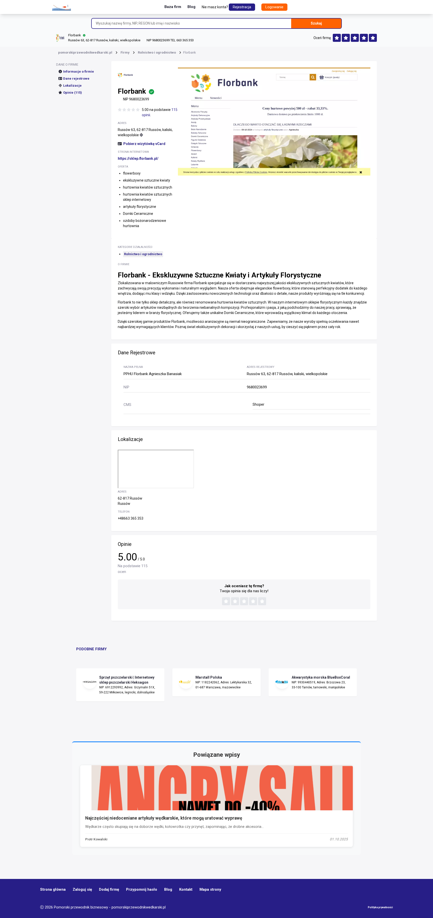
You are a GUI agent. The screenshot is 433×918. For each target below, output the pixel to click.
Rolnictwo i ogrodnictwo (143, 254)
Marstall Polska (208, 677)
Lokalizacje (72, 85)
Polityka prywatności (380, 907)
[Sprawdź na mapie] (141, 135)
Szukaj (316, 23)
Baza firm (172, 7)
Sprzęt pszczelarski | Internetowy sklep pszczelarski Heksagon (126, 679)
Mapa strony (210, 889)
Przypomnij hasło (141, 889)
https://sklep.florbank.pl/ (138, 159)
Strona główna (53, 889)
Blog (191, 7)
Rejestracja (242, 7)
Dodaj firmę (109, 889)
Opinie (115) (72, 92)
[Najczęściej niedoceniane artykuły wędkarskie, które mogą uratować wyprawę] (216, 787)
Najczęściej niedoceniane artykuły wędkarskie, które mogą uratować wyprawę (163, 818)
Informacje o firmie (78, 71)
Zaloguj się (82, 889)
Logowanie (274, 7)
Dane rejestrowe (76, 78)
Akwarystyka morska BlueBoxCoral (321, 677)
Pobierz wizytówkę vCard (144, 144)
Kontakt (185, 889)
